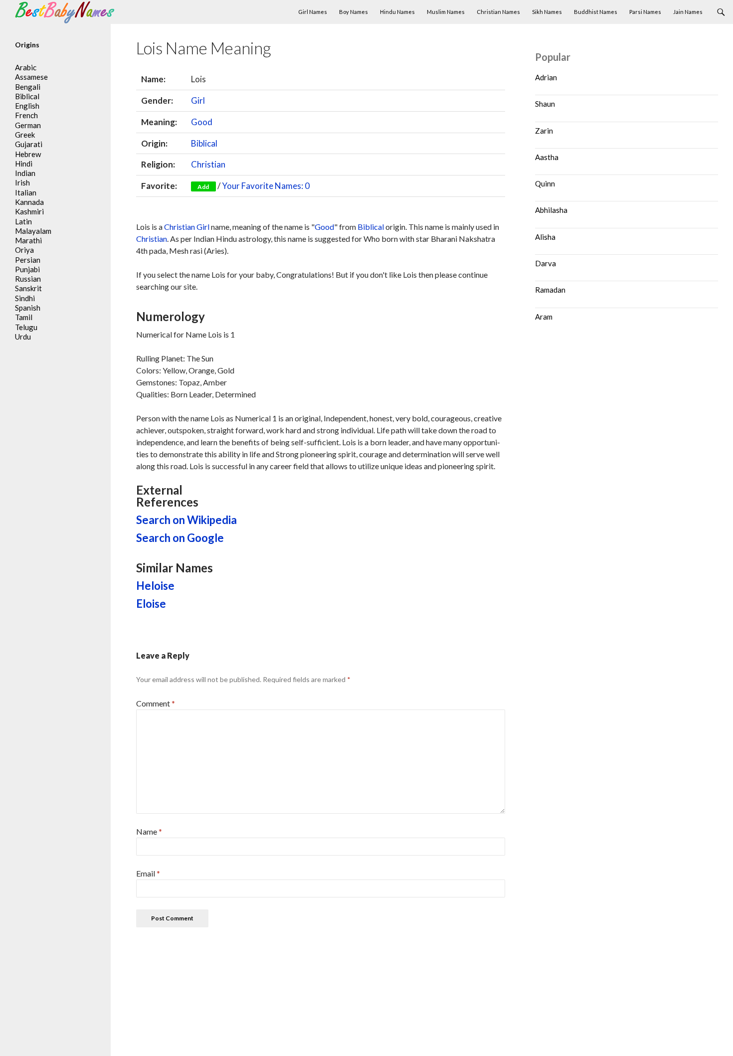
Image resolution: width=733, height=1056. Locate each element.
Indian (25, 173)
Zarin (544, 130)
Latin (23, 221)
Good (201, 122)
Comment (155, 703)
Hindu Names (397, 11)
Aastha (546, 157)
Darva (545, 263)
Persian (27, 259)
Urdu (23, 336)
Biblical (204, 143)
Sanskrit (28, 288)
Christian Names (498, 11)
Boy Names (353, 11)
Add (203, 186)
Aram (543, 316)
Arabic (25, 67)
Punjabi (27, 269)
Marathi (28, 240)
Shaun (545, 103)
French (26, 115)
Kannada (29, 201)
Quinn (545, 183)
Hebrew (28, 154)
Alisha (545, 236)
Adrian (546, 77)
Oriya (24, 249)
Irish (22, 182)
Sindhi (25, 298)
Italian (25, 192)
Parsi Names (645, 11)
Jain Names (688, 11)
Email (148, 873)
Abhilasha (551, 209)
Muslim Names (446, 11)
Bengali (27, 86)
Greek (25, 134)
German (28, 125)
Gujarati (28, 144)
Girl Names (312, 11)
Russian (28, 278)
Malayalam (33, 230)
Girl (198, 100)
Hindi (23, 163)
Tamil (23, 317)
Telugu (26, 327)
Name (149, 831)
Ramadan (550, 289)
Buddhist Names (595, 11)
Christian (208, 164)
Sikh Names (547, 11)
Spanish (27, 307)
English (27, 105)
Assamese (31, 76)
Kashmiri (29, 211)
